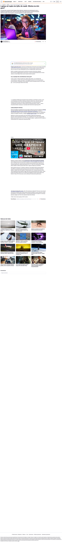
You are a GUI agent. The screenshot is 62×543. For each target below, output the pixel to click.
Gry (43, 1)
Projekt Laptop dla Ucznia (16, 66)
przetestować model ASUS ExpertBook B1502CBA (34, 160)
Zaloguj (57, 1)
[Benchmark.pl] (8, 1)
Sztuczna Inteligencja (37, 1)
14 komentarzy (38, 41)
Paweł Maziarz (5, 41)
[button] (54, 1)
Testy (26, 1)
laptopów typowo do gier (32, 113)
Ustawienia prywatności (46, 534)
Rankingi (29, 1)
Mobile (14, 1)
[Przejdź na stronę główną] (2, 2)
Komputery (20, 1)
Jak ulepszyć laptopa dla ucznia (17, 191)
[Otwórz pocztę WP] (51, 1)
